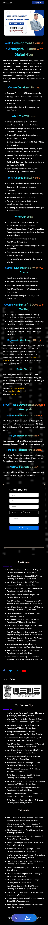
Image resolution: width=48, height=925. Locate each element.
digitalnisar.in (16, 394)
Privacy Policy (9, 679)
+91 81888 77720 (18, 388)
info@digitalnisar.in (16, 391)
